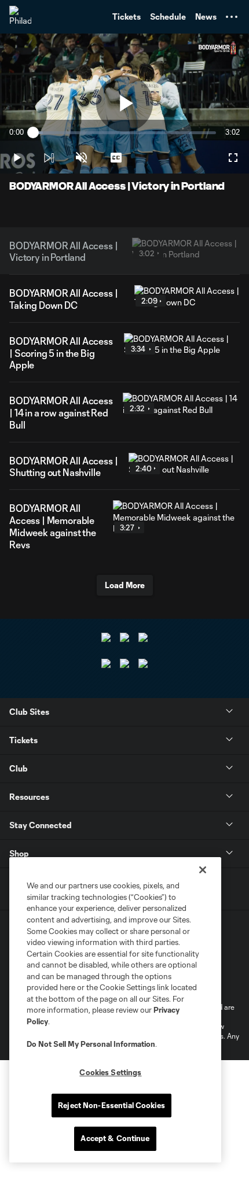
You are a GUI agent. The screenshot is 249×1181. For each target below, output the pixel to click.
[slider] (124, 132)
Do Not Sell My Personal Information (91, 1044)
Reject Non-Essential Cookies (111, 1105)
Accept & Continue (114, 1138)
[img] (48, 158)
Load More (125, 585)
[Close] (202, 870)
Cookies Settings (110, 1072)
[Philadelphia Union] (20, 17)
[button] (231, 17)
